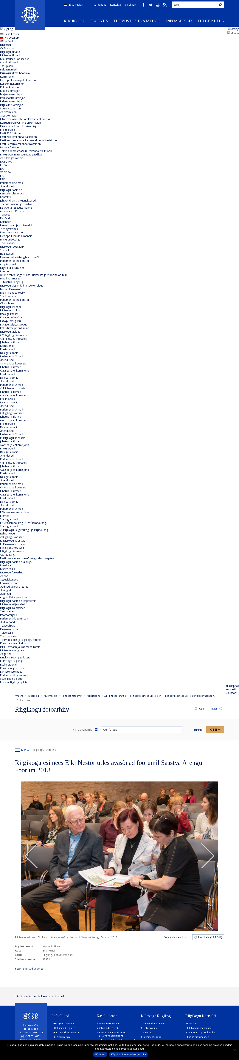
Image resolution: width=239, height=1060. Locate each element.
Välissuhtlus (7, 303)
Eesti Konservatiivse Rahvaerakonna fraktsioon (28, 140)
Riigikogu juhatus (10, 52)
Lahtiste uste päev (11, 671)
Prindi (214, 708)
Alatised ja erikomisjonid (15, 370)
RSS (165, 5)
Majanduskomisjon (11, 94)
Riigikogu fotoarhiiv (11, 572)
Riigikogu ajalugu (10, 331)
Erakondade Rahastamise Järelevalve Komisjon (112, 1034)
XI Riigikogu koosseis (12, 388)
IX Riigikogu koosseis (12, 438)
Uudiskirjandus (9, 622)
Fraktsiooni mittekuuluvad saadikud (21, 154)
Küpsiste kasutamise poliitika (128, 1054)
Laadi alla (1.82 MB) (210, 937)
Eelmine (31, 856)
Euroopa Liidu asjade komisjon (18, 80)
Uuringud (5, 590)
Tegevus (99, 21)
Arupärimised (8, 264)
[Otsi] (220, 4)
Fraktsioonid (7, 129)
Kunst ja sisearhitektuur (14, 643)
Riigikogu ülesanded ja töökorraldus (21, 285)
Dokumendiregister (11, 232)
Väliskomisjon (8, 112)
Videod (4, 576)
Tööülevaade (8, 243)
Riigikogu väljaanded (12, 604)
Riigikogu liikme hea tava (15, 73)
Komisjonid (7, 76)
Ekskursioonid (8, 664)
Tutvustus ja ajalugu (136, 21)
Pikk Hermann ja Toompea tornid (20, 647)
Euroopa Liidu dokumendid (16, 236)
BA (2, 168)
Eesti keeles (76, 4)
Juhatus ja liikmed (10, 342)
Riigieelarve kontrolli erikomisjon (19, 126)
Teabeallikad (7, 625)
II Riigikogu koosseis (12, 547)
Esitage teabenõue (11, 317)
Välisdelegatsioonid (11, 158)
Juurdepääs (99, 4)
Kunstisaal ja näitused (13, 668)
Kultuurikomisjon (10, 87)
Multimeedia (7, 569)
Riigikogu (74, 21)
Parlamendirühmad (11, 183)
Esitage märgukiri (10, 321)
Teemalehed (7, 611)
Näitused (147, 1032)
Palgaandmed (8, 69)
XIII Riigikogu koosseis (13, 338)
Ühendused (7, 186)
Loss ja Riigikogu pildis (13, 682)
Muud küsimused (10, 278)
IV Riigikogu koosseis (12, 540)
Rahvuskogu (7, 533)
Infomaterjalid (8, 615)
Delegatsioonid (9, 353)
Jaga (201, 708)
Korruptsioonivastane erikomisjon (20, 122)
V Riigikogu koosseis (12, 537)
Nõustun (100, 1054)
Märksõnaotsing (10, 239)
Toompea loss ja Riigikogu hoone (20, 639)
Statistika (5, 250)
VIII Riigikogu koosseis (13, 462)
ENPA (3, 165)
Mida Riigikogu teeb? (12, 292)
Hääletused (7, 253)
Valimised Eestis (107, 1028)
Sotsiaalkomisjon (10, 108)
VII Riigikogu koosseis (13, 487)
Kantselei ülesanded (12, 193)
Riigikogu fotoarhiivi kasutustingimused (40, 996)
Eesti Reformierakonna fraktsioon (20, 144)
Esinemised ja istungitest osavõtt (20, 257)
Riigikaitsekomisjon (11, 105)
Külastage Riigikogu (12, 661)
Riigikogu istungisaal (12, 650)
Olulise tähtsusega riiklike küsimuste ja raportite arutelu (33, 275)
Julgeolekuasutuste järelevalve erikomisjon (25, 119)
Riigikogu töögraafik (12, 246)
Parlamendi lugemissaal (14, 618)
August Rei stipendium (13, 597)
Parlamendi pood (152, 1037)
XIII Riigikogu (93, 695)
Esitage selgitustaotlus (13, 324)
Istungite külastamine (154, 1023)
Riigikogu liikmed (10, 55)
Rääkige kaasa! (9, 314)
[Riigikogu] (30, 15)
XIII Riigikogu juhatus (115, 695)
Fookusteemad (9, 583)
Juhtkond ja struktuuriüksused (18, 200)
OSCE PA (5, 172)
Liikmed (4, 516)
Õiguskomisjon (9, 115)
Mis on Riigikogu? (10, 289)
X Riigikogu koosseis (12, 413)
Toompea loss (9, 636)
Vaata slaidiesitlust (175, 937)
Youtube (157, 5)
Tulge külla (210, 21)
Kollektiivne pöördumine (14, 328)
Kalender (5, 222)
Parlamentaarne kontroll (14, 260)
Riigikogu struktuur (11, 310)
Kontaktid (116, 4)
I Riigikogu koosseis (12, 551)
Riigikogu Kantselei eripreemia (18, 601)
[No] (234, 1050)
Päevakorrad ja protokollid (16, 225)
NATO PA (6, 161)
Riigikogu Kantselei (11, 190)
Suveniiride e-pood (11, 678)
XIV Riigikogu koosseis (13, 335)
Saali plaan (6, 66)
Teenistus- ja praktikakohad (201, 1032)
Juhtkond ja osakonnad (199, 1028)
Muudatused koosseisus (14, 59)
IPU (2, 175)
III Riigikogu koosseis (12, 544)
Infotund (5, 271)
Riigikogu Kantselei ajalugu (16, 562)
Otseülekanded (9, 579)
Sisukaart (130, 4)
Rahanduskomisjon (11, 101)
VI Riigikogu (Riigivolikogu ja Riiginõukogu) (25, 530)
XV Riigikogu (7, 48)
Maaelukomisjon (10, 90)
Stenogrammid (9, 229)
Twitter (150, 5)
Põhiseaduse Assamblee (15, 512)
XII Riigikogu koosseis (13, 363)
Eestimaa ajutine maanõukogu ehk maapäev (27, 558)
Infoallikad (179, 21)
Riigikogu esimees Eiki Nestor (145, 695)
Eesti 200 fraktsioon (12, 133)
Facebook (143, 5)
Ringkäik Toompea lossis (15, 657)
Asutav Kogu (7, 554)
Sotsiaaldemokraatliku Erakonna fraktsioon (26, 151)
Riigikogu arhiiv (9, 629)
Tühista (198, 730)
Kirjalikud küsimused (12, 268)
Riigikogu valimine (10, 307)
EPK (2, 179)
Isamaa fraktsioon (11, 147)
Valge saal (6, 654)
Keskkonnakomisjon (12, 83)
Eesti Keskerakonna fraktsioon (18, 137)
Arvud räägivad (9, 62)
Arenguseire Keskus (12, 211)
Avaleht (19, 695)
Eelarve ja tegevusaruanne (16, 207)
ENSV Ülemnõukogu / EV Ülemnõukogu (23, 523)
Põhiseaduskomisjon (12, 98)
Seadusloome (8, 296)
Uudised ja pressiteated (14, 586)
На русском (12, 37)
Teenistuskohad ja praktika (16, 204)
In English (10, 41)
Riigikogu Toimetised (12, 608)
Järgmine (208, 856)
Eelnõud (5, 218)
